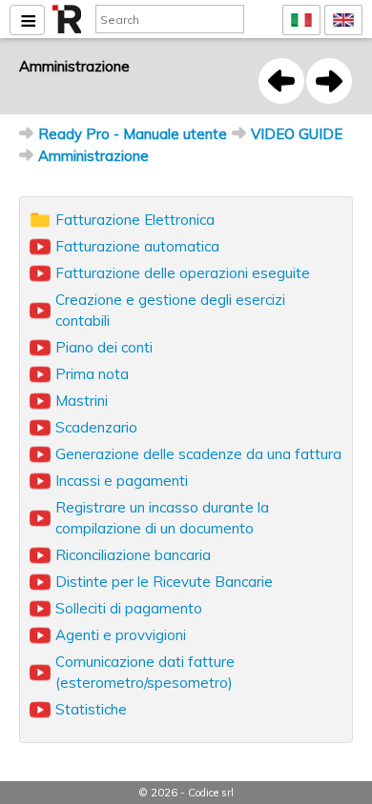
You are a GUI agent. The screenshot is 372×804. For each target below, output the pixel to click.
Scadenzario (96, 427)
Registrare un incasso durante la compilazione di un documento (162, 517)
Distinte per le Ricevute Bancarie (164, 582)
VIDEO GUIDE (296, 134)
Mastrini (81, 401)
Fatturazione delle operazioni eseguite (182, 273)
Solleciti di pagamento (128, 608)
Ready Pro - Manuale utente (132, 134)
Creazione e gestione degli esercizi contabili (170, 310)
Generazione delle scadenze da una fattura (198, 454)
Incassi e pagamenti (121, 481)
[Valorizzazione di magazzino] (281, 81)
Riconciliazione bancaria (133, 555)
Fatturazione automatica (137, 246)
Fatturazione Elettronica (135, 220)
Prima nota (92, 374)
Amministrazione (93, 156)
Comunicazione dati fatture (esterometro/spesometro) (145, 672)
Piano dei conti (104, 347)
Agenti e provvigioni (120, 635)
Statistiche (91, 709)
